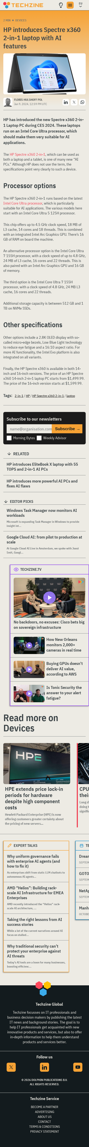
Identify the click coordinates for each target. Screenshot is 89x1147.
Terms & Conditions (44, 1126)
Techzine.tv (31, 569)
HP (28, 396)
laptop (70, 396)
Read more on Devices (30, 722)
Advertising (44, 1112)
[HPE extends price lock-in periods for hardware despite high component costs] (36, 763)
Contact (44, 1122)
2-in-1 (19, 396)
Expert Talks (25, 845)
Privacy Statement (44, 1131)
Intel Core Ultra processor (22, 203)
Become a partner (44, 1107)
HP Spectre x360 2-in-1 (27, 154)
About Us (45, 1117)
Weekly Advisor (54, 438)
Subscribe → (67, 429)
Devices (20, 20)
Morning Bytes (24, 438)
